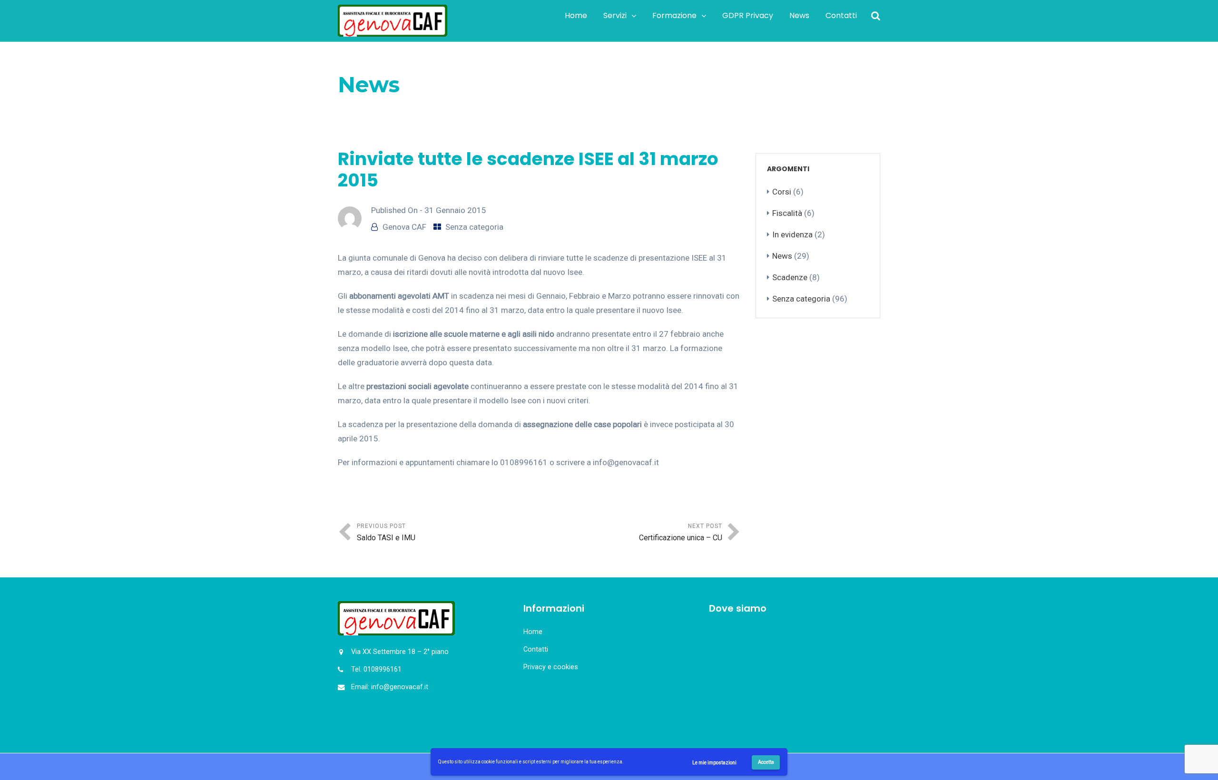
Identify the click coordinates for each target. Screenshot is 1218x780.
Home (576, 15)
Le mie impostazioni (714, 762)
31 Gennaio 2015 (455, 210)
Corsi (781, 191)
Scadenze (789, 277)
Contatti (841, 15)
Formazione (674, 15)
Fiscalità (787, 213)
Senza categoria (404, 108)
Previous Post (386, 532)
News (799, 15)
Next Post (680, 532)
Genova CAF (404, 227)
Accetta (766, 762)
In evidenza (792, 234)
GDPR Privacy (747, 15)
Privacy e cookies (550, 667)
